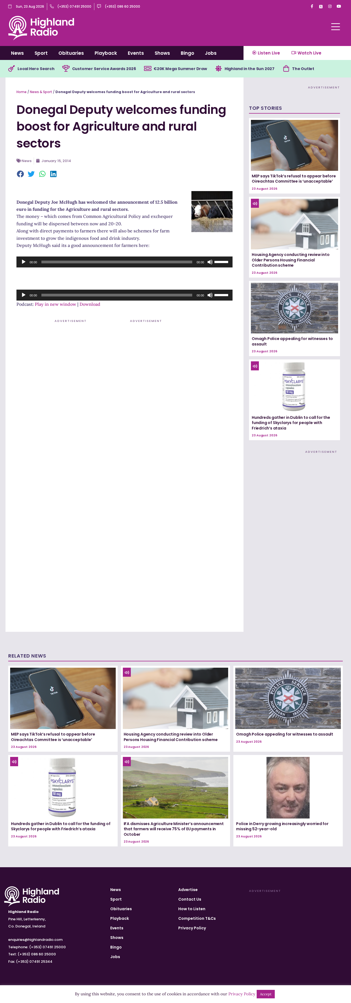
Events (136, 53)
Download (90, 304)
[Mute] (210, 262)
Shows (162, 53)
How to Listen (191, 909)
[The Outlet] (286, 68)
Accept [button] (265, 994)
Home (21, 92)
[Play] (23, 262)
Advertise (188, 889)
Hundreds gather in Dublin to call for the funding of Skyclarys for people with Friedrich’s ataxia (291, 423)
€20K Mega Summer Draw (180, 68)
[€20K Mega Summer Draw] (147, 68)
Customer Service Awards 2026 (104, 68)
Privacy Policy (192, 928)
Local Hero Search (36, 68)
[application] (124, 261)
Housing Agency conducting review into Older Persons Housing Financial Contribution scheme (291, 260)
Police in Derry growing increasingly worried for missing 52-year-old (282, 826)
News (17, 53)
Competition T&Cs (197, 918)
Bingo (187, 53)
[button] (20, 174)
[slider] (222, 261)
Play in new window (55, 304)
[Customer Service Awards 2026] (66, 68)
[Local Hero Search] (11, 68)
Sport (41, 53)
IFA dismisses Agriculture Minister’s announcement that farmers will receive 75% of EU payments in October (174, 829)
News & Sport (41, 92)
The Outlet (303, 68)
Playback (106, 53)
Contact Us (189, 899)
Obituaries (71, 53)
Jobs (211, 53)
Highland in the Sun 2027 (249, 68)
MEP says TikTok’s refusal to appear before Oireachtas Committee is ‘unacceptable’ (294, 178)
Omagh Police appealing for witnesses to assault (292, 341)
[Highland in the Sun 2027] (218, 68)
